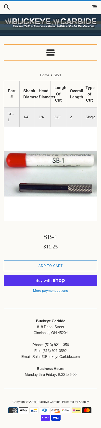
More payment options (50, 290)
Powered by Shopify (75, 402)
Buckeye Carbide (49, 402)
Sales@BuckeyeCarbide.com (56, 356)
